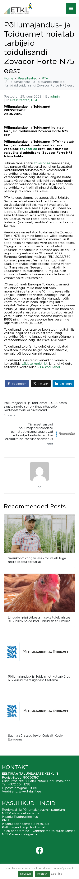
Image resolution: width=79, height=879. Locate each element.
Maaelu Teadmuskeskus (20, 816)
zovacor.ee (28, 149)
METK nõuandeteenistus (20, 813)
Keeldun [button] (42, 873)
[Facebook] (39, 850)
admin (55, 96)
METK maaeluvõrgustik (19, 834)
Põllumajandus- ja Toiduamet (24, 827)
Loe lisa (56, 873)
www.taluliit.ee (30, 791)
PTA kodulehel (48, 367)
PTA (34, 100)
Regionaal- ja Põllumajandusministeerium (33, 809)
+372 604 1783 (19, 784)
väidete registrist (34, 363)
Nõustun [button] (25, 873)
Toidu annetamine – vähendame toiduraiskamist (38, 831)
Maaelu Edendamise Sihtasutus (25, 823)
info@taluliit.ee (25, 788)
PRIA (6, 820)
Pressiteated (20, 100)
